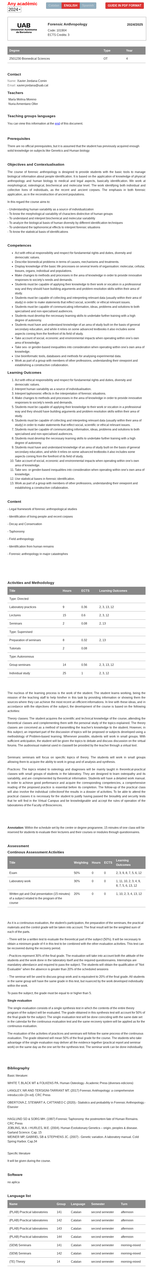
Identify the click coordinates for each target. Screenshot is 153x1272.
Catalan (54, 5)
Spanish (88, 5)
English (70, 5)
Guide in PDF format (124, 5)
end (57, 123)
